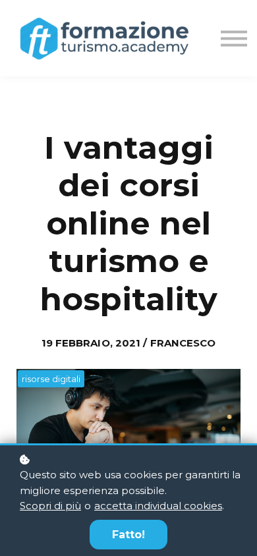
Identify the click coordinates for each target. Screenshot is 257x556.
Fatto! (128, 534)
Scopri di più (50, 505)
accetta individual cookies (158, 505)
